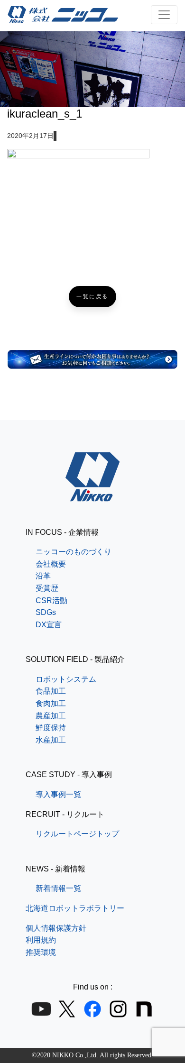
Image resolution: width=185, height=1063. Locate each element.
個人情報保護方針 (56, 928)
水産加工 (51, 740)
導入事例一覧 (58, 794)
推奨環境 (41, 952)
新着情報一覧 (58, 888)
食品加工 (51, 691)
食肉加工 (51, 703)
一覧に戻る (92, 296)
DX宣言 (49, 625)
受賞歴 (47, 588)
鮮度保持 (51, 728)
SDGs (46, 612)
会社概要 (51, 564)
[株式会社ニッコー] (92, 495)
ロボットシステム (66, 679)
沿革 (43, 576)
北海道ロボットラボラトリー (75, 908)
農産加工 (51, 716)
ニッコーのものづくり (73, 552)
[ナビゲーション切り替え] (164, 14)
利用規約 (41, 940)
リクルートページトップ (77, 834)
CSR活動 (51, 600)
